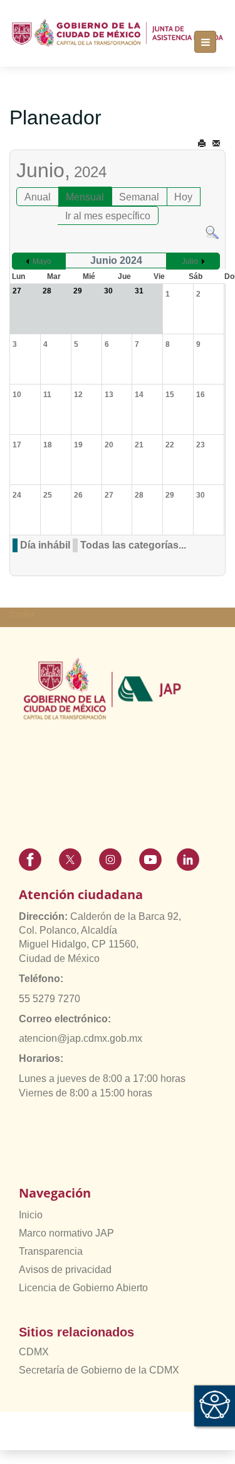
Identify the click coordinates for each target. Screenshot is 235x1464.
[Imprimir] (202, 143)
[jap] (117, 33)
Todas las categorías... (133, 545)
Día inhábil (45, 545)
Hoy (183, 197)
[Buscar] (212, 231)
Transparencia (51, 1251)
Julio (190, 261)
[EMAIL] (216, 143)
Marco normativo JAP (66, 1233)
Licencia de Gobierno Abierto (83, 1287)
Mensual (85, 197)
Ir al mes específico (107, 215)
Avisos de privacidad (65, 1269)
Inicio (31, 1215)
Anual (37, 197)
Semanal (139, 197)
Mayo (42, 261)
